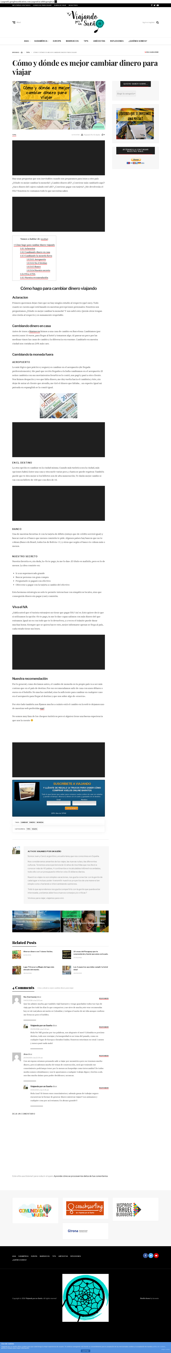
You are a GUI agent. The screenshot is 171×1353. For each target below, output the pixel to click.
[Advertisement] (55, 1)
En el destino (37, 263)
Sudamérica (40, 41)
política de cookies (159, 1347)
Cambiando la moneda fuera (36, 255)
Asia (26, 41)
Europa (57, 41)
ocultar (44, 239)
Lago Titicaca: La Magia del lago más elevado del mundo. (38, 968)
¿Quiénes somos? (138, 41)
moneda (40, 822)
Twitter (154, 5)
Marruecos (72, 41)
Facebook (151, 5)
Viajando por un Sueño (49, 851)
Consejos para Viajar (42, 5)
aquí (42, 708)
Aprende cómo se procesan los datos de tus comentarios (81, 1176)
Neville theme (145, 1298)
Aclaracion (27, 248)
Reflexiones (116, 41)
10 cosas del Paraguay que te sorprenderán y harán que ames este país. (90, 952)
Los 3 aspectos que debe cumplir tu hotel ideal (90, 968)
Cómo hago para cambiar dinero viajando (34, 244)
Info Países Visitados (21, 5)
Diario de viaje (60, 5)
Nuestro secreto (38, 270)
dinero (32, 822)
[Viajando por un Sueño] (85, 22)
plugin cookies (165, 1349)
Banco (34, 266)
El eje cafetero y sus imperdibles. (87, 923)
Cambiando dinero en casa (35, 252)
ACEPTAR (85, 1351)
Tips (86, 41)
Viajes (34, 829)
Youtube (158, 5)
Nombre (84, 800)
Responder (104, 998)
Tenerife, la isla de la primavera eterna (33, 923)
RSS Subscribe (152, 52)
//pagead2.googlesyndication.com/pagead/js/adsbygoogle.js (27, 1)
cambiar (24, 822)
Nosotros (73, 5)
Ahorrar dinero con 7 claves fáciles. (38, 951)
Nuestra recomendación (34, 277)
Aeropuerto (36, 259)
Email (59, 800)
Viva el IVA (27, 273)
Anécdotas (99, 41)
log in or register (148, 22)
